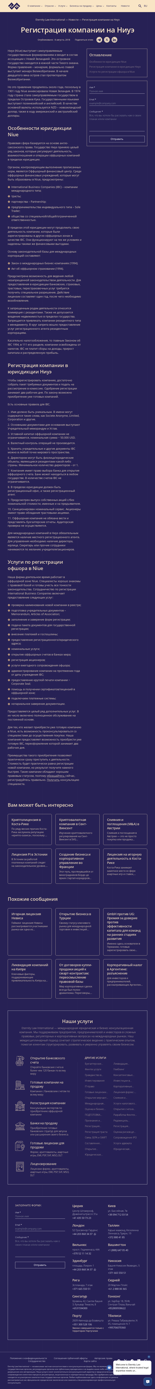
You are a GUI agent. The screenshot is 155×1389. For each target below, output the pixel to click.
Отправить (117, 139)
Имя (92, 87)
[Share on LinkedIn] (114, 40)
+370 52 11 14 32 (81, 1253)
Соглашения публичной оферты (70, 1358)
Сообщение (96, 111)
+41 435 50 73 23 (81, 1218)
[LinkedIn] (139, 1361)
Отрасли (49, 6)
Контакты (111, 6)
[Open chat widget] (147, 1382)
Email (92, 99)
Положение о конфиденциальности (28, 1358)
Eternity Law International (50, 19)
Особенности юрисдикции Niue (107, 61)
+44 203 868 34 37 (82, 1234)
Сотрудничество (36, 1361)
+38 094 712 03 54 (118, 1214)
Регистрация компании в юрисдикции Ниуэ (115, 66)
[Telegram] (132, 1361)
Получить (53, 780)
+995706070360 (117, 1327)
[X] (125, 1361)
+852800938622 (117, 1308)
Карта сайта (90, 1361)
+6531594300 (79, 1308)
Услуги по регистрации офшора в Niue (112, 71)
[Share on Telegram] (99, 40)
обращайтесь (56, 776)
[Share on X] (107, 40)
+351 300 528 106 (82, 1324)
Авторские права (103, 1358)
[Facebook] (119, 1361)
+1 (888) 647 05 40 (118, 1250)
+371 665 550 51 (117, 1273)
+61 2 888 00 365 (117, 1289)
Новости (125, 6)
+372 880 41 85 (116, 1237)
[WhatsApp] (145, 1361)
